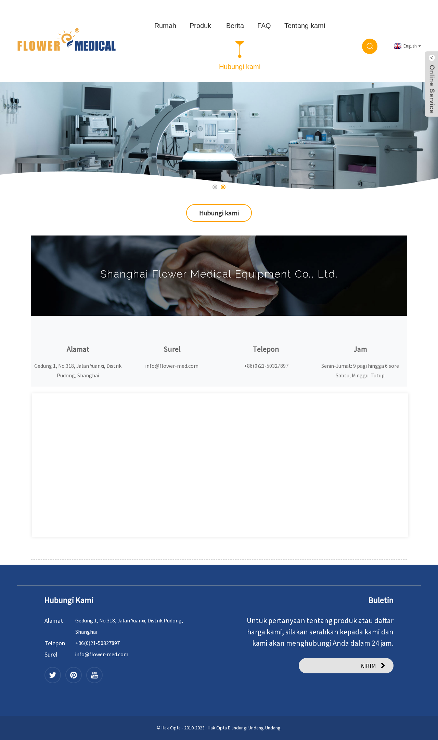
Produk (200, 25)
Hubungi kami (239, 66)
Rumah (165, 25)
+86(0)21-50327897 (97, 643)
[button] (23, 136)
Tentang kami (304, 25)
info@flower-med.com (101, 654)
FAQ (264, 25)
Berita (235, 25)
